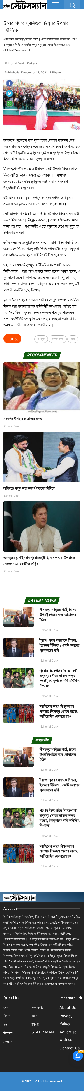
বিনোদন (8, 1033)
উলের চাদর (57, 339)
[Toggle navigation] (56, 4)
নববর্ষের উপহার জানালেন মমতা (23, 418)
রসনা (34, 1016)
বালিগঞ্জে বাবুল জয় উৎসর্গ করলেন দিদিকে (30, 488)
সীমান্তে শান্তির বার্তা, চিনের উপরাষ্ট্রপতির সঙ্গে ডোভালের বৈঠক (58, 614)
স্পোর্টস (8, 1041)
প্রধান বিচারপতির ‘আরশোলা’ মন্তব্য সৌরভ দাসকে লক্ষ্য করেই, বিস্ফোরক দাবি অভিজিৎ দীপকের (59, 678)
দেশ (6, 1007)
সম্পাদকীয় (37, 1007)
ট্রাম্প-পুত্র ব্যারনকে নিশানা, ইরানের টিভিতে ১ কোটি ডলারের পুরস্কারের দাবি (59, 645)
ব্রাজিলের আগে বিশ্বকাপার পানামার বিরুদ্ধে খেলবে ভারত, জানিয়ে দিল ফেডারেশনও (59, 711)
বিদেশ (7, 1016)
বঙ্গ (5, 1024)
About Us (11, 908)
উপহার (41, 339)
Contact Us (70, 1048)
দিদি (73, 339)
